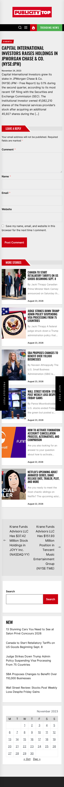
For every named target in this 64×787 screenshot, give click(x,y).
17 (39, 739)
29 (24, 753)
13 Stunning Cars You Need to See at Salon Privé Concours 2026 (30, 631)
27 (9, 753)
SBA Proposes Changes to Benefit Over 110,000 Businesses (43, 356)
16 (32, 739)
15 (24, 739)
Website (7, 209)
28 (17, 753)
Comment (9, 149)
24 (39, 746)
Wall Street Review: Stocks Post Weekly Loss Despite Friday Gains (44, 394)
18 (46, 739)
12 (54, 732)
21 (17, 746)
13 (9, 739)
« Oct (27, 759)
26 (54, 746)
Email (6, 193)
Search (10, 591)
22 (24, 746)
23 (32, 746)
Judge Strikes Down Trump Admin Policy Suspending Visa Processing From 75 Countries (43, 316)
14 (17, 739)
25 (46, 746)
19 (54, 739)
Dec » (37, 759)
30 (32, 753)
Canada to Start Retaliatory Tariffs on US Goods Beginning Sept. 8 (43, 275)
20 (9, 746)
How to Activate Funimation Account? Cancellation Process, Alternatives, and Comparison (44, 435)
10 (39, 732)
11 (47, 732)
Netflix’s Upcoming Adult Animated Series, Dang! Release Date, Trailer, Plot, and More (43, 477)
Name (6, 176)
